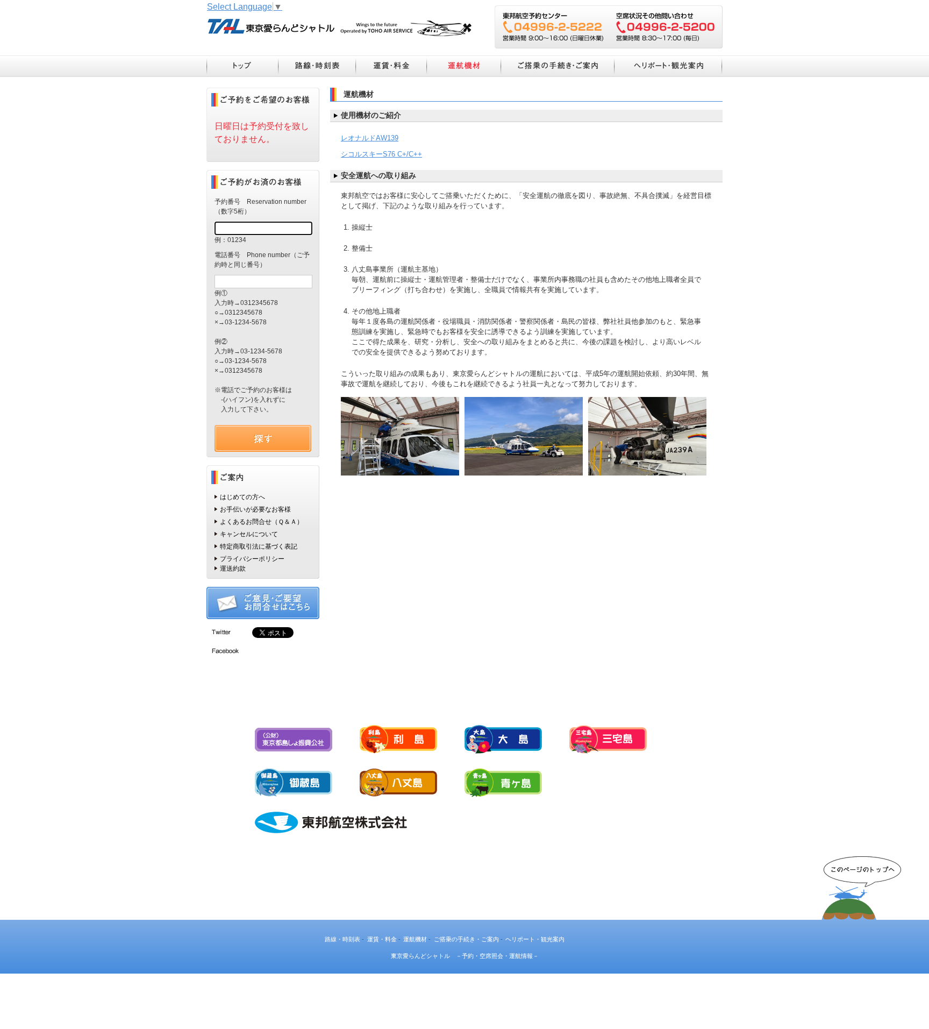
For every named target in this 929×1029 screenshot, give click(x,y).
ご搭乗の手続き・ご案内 (557, 66)
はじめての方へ (242, 497)
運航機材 (463, 66)
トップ (242, 66)
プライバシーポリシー (252, 559)
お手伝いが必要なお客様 (255, 509)
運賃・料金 (390, 66)
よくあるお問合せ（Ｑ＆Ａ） (261, 522)
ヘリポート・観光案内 (668, 66)
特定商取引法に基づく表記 (258, 546)
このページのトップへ (861, 884)
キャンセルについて (249, 534)
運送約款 (233, 568)
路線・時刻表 (316, 66)
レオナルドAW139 (369, 138)
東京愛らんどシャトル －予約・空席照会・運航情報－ (339, 27)
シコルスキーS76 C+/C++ (381, 154)
